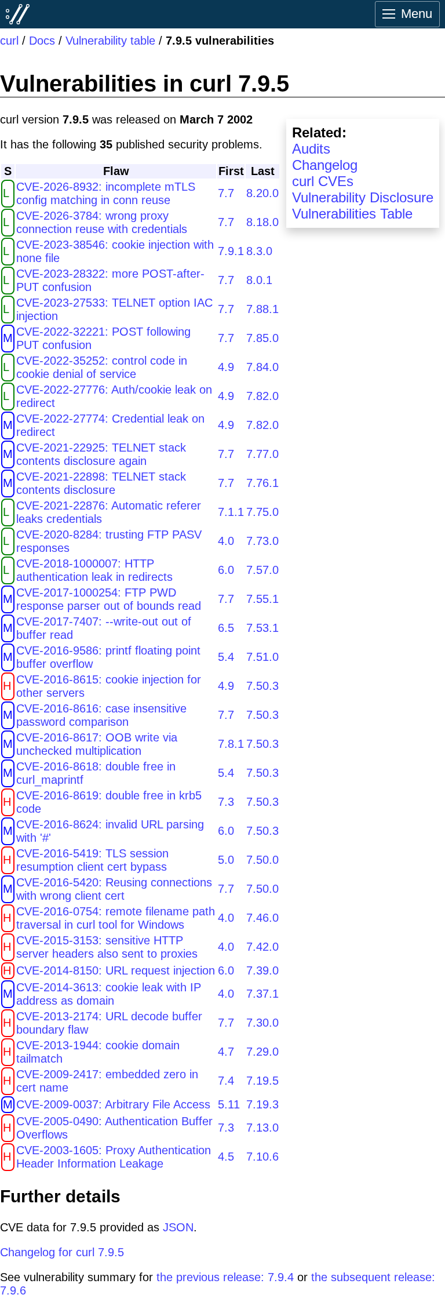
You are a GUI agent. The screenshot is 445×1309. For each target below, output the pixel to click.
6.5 (226, 627)
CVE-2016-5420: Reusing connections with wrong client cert (114, 889)
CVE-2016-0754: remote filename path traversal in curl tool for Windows (115, 918)
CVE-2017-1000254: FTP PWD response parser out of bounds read (108, 599)
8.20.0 (262, 193)
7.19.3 (262, 1104)
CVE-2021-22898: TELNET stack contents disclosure (101, 483)
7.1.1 (231, 512)
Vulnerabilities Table (352, 213)
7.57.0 (262, 569)
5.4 (226, 656)
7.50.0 (262, 859)
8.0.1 (259, 280)
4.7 (226, 1051)
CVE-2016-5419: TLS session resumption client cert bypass (92, 860)
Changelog (325, 165)
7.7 (226, 193)
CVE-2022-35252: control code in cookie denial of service (101, 367)
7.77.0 (262, 454)
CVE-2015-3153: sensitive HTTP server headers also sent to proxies (107, 947)
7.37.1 (262, 993)
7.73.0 (262, 540)
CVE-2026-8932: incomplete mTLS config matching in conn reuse (105, 193)
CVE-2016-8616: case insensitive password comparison (101, 715)
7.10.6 (262, 1156)
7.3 (226, 801)
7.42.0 (262, 946)
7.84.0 (262, 367)
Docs (42, 40)
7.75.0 (262, 512)
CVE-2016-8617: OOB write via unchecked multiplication (96, 744)
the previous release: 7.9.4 (225, 1277)
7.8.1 (231, 743)
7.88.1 (262, 309)
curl (9, 40)
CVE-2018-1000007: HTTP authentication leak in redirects (94, 570)
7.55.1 (262, 598)
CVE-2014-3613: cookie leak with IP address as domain (108, 994)
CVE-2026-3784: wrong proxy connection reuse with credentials (101, 222)
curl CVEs (322, 181)
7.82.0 (262, 396)
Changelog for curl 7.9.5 (62, 1252)
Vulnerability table (110, 40)
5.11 (229, 1104)
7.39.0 (262, 970)
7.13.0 (262, 1127)
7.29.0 (262, 1051)
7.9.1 (231, 251)
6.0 (226, 569)
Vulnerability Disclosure (362, 197)
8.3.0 (259, 251)
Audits (311, 149)
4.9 (226, 367)
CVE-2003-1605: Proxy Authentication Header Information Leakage (113, 1157)
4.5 (226, 1156)
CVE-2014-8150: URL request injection (115, 970)
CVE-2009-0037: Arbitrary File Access (113, 1104)
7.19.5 (262, 1080)
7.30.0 (262, 1022)
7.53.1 (262, 627)
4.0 (226, 540)
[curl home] (18, 14)
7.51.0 (262, 656)
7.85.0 (262, 338)
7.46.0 (262, 917)
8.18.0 (262, 222)
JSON (178, 1227)
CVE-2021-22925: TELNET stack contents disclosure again (101, 454)
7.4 (226, 1080)
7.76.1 (262, 483)
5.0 (226, 859)
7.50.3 (262, 685)
